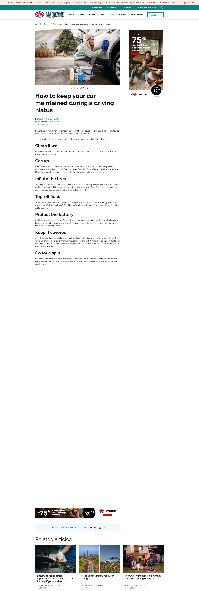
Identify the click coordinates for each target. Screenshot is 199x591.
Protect (92, 14)
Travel (111, 14)
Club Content (137, 14)
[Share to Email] (104, 527)
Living (81, 14)
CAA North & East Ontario (49, 119)
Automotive (57, 24)
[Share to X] (95, 527)
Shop (102, 14)
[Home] (49, 14)
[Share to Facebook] (90, 527)
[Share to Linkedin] (100, 527)
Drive (71, 14)
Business (122, 14)
